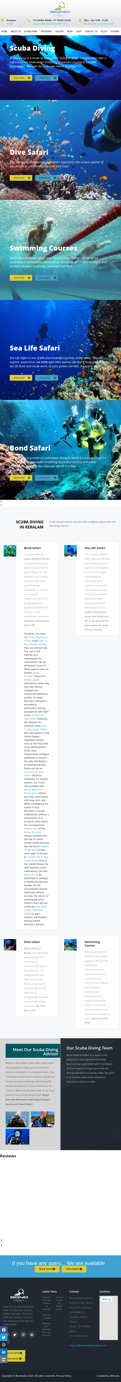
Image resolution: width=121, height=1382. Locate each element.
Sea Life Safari (95, 548)
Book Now (19, 77)
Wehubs (114, 1375)
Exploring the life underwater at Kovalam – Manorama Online (48, 1308)
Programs (46, 31)
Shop (79, 31)
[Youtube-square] (3, 1359)
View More (44, 77)
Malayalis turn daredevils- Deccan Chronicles (48, 1329)
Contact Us (91, 31)
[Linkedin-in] (31, 1334)
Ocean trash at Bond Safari (59, 1303)
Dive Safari (32, 942)
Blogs (104, 31)
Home (4, 31)
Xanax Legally (32, 679)
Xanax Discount (32, 832)
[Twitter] (15, 1334)
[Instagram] (23, 1334)
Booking (115, 31)
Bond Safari (32, 548)
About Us (16, 31)
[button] (60, 501)
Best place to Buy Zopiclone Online (35, 910)
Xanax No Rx (31, 874)
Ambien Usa (30, 828)
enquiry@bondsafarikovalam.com (88, 1345)
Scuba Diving (30, 31)
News (70, 31)
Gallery (59, 31)
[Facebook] (3, 1330)
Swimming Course (92, 943)
